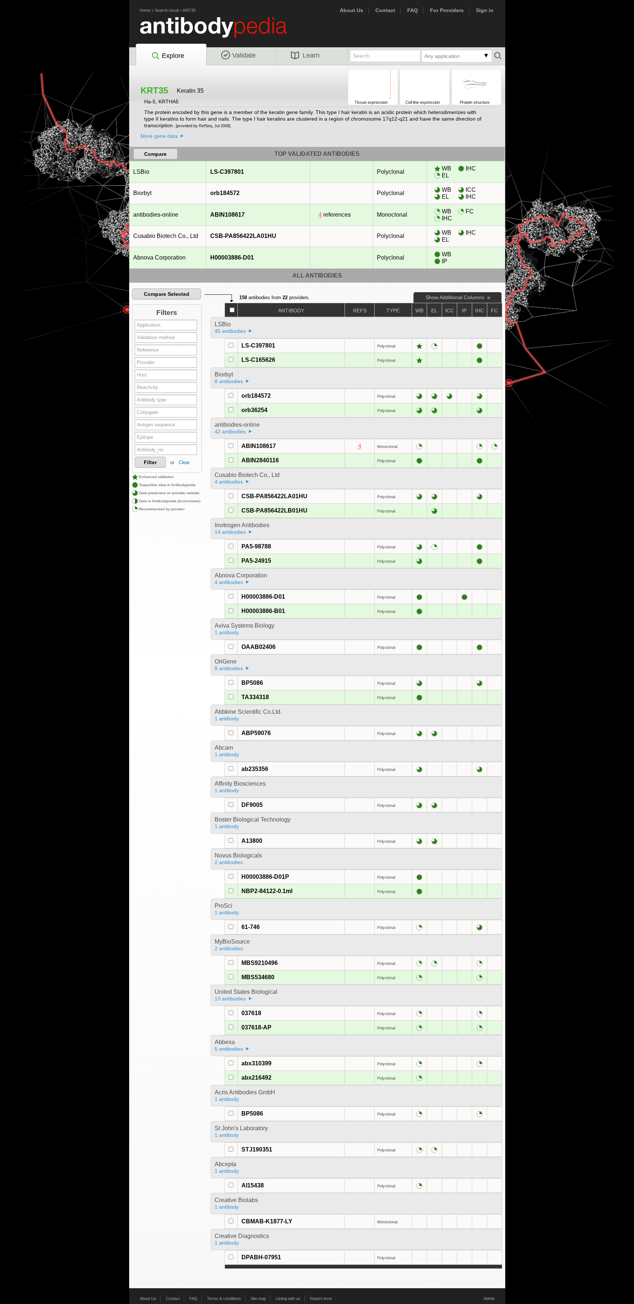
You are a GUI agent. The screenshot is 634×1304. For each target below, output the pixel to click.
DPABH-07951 (261, 1257)
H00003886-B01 (263, 611)
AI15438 (252, 1185)
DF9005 (252, 805)
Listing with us (288, 1298)
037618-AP (256, 1027)
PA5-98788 (256, 546)
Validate (244, 55)
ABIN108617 (227, 215)
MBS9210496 (259, 963)
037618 (251, 1013)
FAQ (412, 10)
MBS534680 (257, 977)
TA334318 (255, 697)
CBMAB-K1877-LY (266, 1221)
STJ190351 (256, 1149)
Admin (489, 1298)
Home (145, 10)
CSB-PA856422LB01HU (274, 510)
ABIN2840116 (260, 460)
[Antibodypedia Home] (221, 31)
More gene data (159, 136)
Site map (258, 1298)
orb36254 (254, 410)
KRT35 (189, 10)
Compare (155, 154)
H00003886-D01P (265, 877)
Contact (385, 10)
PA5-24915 (256, 561)
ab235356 (254, 769)
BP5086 (252, 683)
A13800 (251, 841)
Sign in (484, 10)
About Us (351, 10)
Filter (150, 462)
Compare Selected (166, 294)
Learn (311, 55)
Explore (173, 55)
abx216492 (256, 1078)
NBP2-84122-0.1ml (266, 891)
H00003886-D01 (232, 257)
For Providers (447, 10)
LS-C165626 (258, 360)
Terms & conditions (224, 1298)
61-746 (250, 927)
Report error (321, 1298)
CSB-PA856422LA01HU (243, 236)
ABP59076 (256, 733)
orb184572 (225, 193)
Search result (167, 10)
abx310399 (256, 1063)
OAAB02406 (258, 647)
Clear (184, 462)
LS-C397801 (227, 172)
